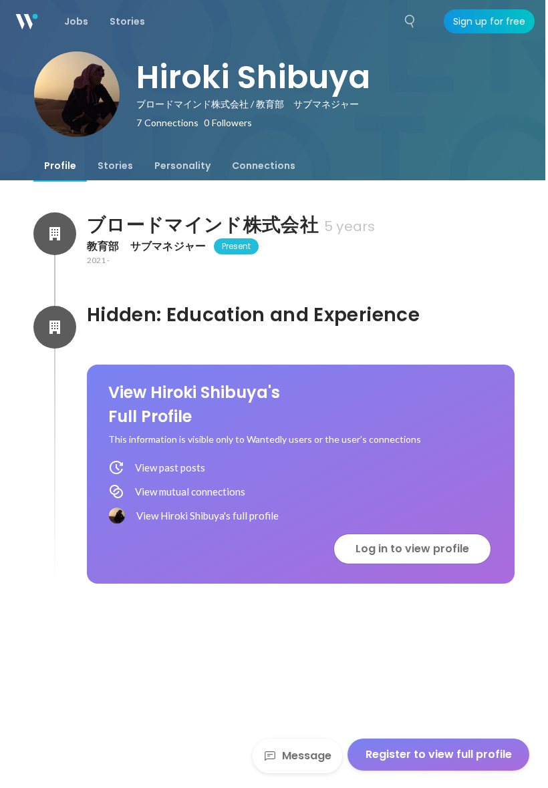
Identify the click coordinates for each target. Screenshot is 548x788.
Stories (115, 165)
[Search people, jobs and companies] (410, 21)
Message (306, 755)
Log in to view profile (412, 548)
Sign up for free (489, 21)
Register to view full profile (439, 754)
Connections (263, 165)
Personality (182, 165)
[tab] (60, 166)
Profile (60, 165)
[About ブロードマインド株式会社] (54, 233)
